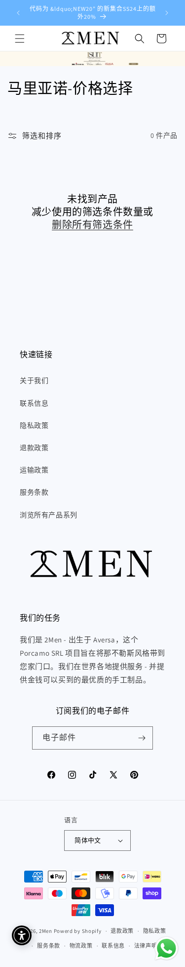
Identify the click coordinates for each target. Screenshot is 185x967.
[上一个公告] (18, 13)
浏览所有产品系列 (48, 514)
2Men (45, 930)
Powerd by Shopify (78, 930)
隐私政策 (34, 425)
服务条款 (34, 492)
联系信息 (34, 403)
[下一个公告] (167, 13)
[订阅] (141, 738)
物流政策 (81, 945)
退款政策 (34, 447)
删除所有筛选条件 (92, 224)
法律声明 (145, 945)
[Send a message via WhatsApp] (166, 948)
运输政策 (34, 469)
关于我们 (34, 380)
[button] (20, 38)
